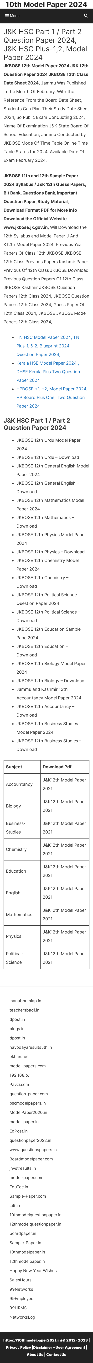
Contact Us (56, 1354)
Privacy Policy (18, 1347)
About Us (35, 1354)
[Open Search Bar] (86, 16)
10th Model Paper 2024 (46, 4)
